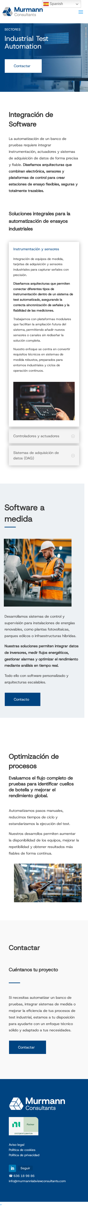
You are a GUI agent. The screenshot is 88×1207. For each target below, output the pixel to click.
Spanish (56, 4)
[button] (1, 1204)
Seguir (25, 1168)
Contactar (22, 66)
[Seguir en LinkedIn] (12, 1168)
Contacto (21, 699)
